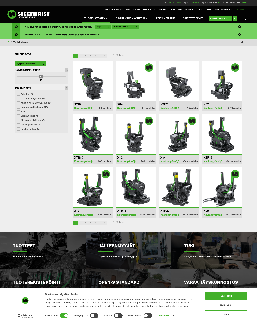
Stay (99, 26)
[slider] (41, 76)
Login (244, 3)
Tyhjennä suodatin (26, 63)
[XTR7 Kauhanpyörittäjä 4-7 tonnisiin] (179, 81)
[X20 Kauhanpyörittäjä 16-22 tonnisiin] (222, 187)
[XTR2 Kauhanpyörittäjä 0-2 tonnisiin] (93, 81)
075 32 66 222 (175, 3)
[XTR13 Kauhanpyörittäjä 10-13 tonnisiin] (222, 134)
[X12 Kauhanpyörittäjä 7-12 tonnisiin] (136, 134)
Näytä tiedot (164, 315)
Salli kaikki (226, 295)
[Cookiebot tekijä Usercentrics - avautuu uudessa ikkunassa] (25, 316)
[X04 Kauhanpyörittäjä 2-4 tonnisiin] (136, 81)
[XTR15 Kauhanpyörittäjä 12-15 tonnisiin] (136, 187)
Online (195, 3)
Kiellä (226, 314)
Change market (121, 26)
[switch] (94, 315)
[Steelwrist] (29, 14)
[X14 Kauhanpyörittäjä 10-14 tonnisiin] (179, 134)
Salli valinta (226, 305)
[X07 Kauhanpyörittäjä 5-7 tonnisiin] (222, 81)
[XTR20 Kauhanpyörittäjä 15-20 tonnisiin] (179, 187)
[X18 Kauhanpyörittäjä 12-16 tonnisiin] (93, 187)
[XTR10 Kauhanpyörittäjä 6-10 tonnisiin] (93, 134)
